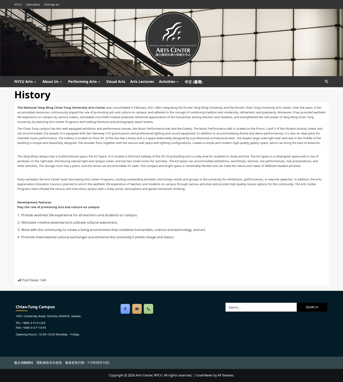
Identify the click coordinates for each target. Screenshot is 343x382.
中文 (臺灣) (193, 81)
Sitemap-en (51, 4)
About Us (50, 81)
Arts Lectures (142, 81)
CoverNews (204, 375)
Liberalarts (33, 4)
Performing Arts (82, 81)
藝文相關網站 (23, 362)
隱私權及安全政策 (49, 362)
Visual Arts (115, 81)
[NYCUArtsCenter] (125, 309)
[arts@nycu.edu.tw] (137, 309)
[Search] (326, 81)
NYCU (18, 4)
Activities (167, 81)
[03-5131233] (148, 309)
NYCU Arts (23, 81)
